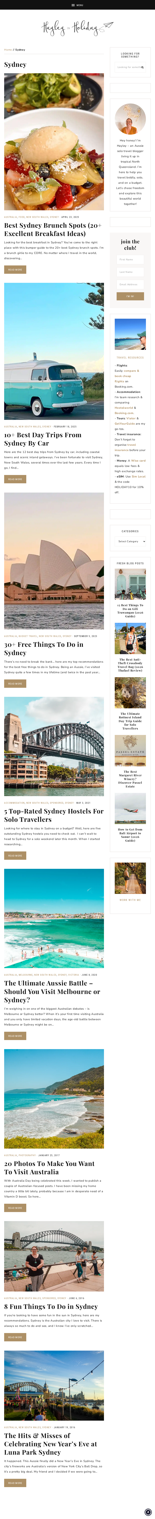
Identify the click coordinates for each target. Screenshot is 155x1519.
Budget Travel (28, 636)
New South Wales (37, 217)
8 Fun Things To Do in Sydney (51, 1306)
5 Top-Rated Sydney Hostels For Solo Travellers (54, 815)
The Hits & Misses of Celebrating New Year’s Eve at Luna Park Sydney (50, 1443)
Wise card (138, 461)
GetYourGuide (125, 424)
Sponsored (57, 803)
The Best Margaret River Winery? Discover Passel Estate (130, 779)
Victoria (73, 975)
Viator (131, 418)
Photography (27, 1155)
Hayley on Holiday (77, 28)
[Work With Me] (130, 878)
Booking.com (124, 413)
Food (22, 217)
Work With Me (130, 899)
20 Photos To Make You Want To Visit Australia (49, 1167)
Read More (15, 269)
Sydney (54, 217)
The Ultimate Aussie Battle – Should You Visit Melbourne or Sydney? (52, 991)
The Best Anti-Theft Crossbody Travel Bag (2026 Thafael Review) (130, 665)
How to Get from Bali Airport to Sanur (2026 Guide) (130, 834)
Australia (10, 217)
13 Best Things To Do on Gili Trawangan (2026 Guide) (130, 610)
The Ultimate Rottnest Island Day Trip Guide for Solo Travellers (130, 721)
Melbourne (26, 975)
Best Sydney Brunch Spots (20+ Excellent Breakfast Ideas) (53, 229)
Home (8, 50)
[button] (77, 5)
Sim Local (139, 476)
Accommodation (14, 803)
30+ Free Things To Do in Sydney (44, 648)
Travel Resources (130, 357)
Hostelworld (124, 408)
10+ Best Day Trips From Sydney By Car (43, 438)
